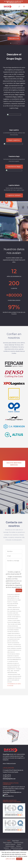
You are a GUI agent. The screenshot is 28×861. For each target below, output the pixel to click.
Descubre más (14, 38)
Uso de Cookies (17, 850)
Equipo (19, 844)
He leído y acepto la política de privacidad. (13, 573)
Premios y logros (9, 846)
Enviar (18, 590)
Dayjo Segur (15, 840)
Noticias (18, 846)
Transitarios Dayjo (14, 166)
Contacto (6, 848)
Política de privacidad (17, 848)
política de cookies (10, 858)
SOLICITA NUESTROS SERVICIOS (14, 464)
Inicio (8, 840)
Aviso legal (8, 850)
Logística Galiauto (14, 195)
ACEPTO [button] (19, 858)
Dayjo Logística (14, 140)
